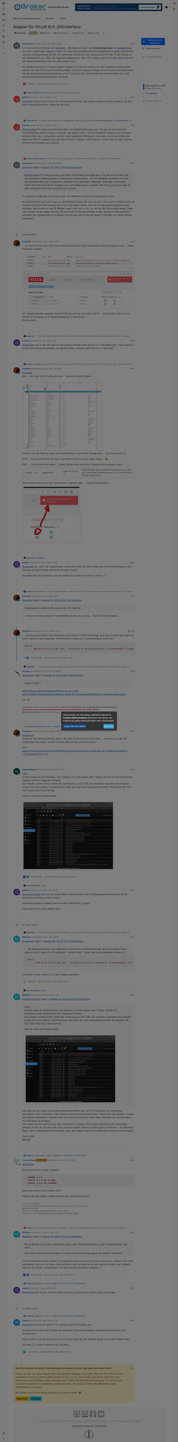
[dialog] (89, 721)
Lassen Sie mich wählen (75, 726)
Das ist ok (108, 726)
